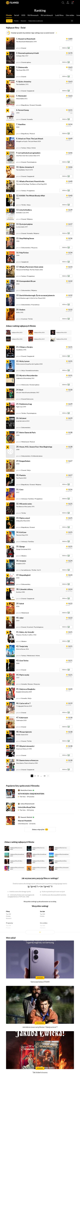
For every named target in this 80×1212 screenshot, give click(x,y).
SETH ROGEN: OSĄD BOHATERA (31, 794)
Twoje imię (23, 646)
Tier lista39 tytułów (27, 796)
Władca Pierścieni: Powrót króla (31, 181)
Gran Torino (23, 660)
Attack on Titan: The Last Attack (30, 139)
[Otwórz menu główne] (72, 2)
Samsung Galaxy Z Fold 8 (40, 982)
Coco (21, 489)
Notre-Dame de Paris (27, 432)
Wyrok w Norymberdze (28, 375)
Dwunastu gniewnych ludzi (28, 53)
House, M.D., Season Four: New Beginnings (35, 447)
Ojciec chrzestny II (26, 167)
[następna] (48, 775)
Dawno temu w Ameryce (28, 760)
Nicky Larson (24, 361)
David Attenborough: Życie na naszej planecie (37, 295)
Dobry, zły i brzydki (26, 632)
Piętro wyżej (24, 675)
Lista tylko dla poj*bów (26, 807)
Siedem (22, 310)
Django (22, 546)
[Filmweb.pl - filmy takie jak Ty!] (12, 2)
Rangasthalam (24, 461)
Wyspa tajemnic (25, 732)
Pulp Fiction (24, 253)
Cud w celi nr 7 (24, 703)
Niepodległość (25, 575)
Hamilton (21, 124)
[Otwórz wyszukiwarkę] (63, 2)
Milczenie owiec (25, 504)
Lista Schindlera (25, 210)
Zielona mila (23, 67)
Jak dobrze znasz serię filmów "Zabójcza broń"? (40, 1027)
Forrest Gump (23, 110)
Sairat (21, 603)
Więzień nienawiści (26, 746)
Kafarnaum (23, 717)
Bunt (21, 390)
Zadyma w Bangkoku (27, 689)
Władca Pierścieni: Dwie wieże (31, 267)
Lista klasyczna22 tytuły (26, 823)
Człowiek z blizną (26, 589)
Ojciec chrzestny (24, 81)
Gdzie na (64, 48)
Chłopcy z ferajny (26, 347)
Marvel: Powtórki (25, 821)
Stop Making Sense (26, 238)
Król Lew (22, 532)
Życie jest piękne (26, 224)
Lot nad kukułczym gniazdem (29, 153)
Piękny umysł (24, 518)
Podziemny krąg (25, 404)
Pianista (22, 475)
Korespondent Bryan (27, 281)
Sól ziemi (22, 418)
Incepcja (22, 561)
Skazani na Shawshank (26, 39)
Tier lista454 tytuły (27, 810)
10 (44, 776)
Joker (21, 618)
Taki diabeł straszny (40, 1072)
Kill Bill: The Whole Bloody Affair (32, 196)
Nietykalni (22, 96)
